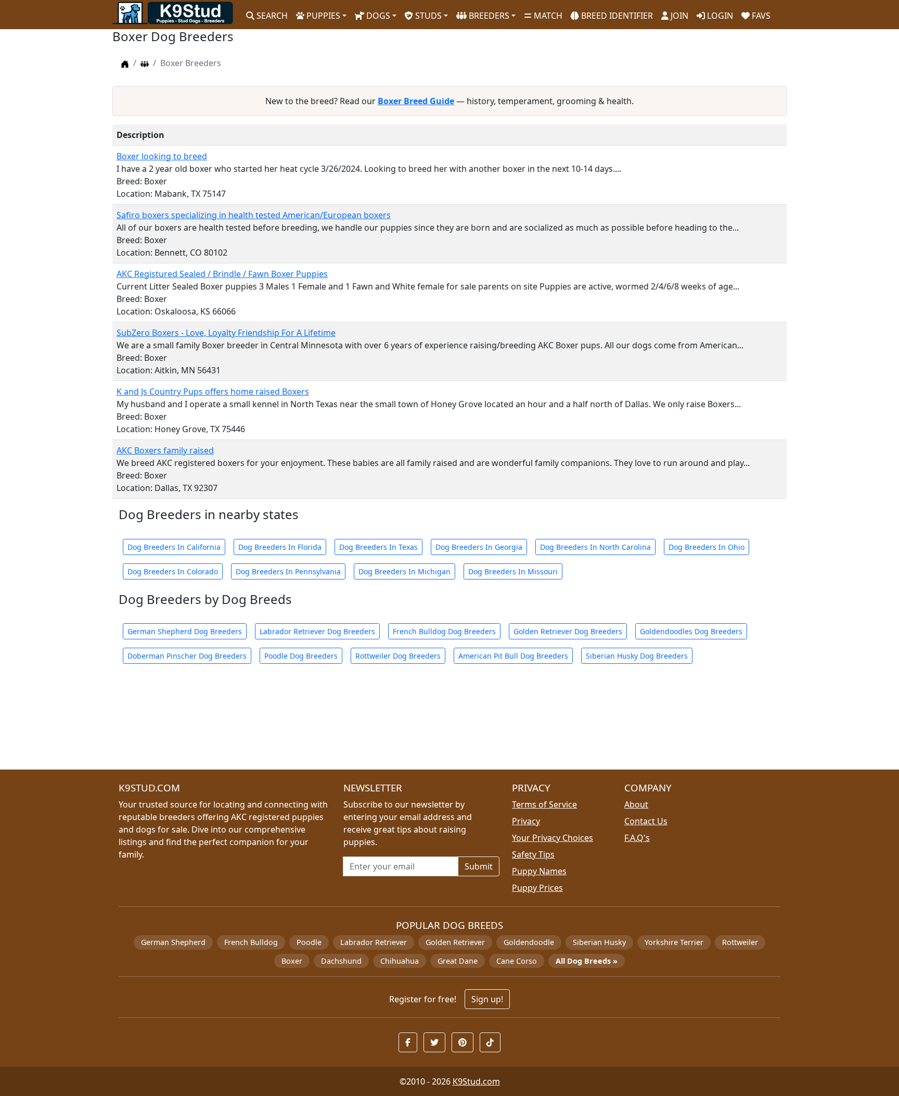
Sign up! (487, 999)
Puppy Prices (537, 887)
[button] (408, 1042)
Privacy (526, 821)
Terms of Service (544, 804)
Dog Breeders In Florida (280, 547)
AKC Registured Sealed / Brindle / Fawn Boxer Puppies (222, 274)
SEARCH (271, 15)
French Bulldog (251, 942)
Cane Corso (516, 961)
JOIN (678, 15)
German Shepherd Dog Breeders (184, 631)
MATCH (547, 15)
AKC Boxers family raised (165, 450)
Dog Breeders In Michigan (404, 571)
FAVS (760, 15)
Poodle (309, 942)
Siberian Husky (599, 942)
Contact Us (645, 821)
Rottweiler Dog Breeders (398, 656)
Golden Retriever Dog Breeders (567, 631)
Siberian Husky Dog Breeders (637, 656)
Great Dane (458, 961)
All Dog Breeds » (587, 961)
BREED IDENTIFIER (616, 15)
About (636, 804)
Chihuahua (399, 961)
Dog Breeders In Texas (378, 547)
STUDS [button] (427, 15)
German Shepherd (173, 942)
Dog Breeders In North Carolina (595, 547)
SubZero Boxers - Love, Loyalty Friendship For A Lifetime (226, 332)
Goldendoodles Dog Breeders (691, 631)
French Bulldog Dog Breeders (444, 631)
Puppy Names (539, 871)
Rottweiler (740, 942)
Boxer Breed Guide (416, 101)
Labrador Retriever (373, 942)
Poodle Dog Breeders (301, 656)
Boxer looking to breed (162, 156)
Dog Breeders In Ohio (706, 547)
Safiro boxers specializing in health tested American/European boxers (254, 215)
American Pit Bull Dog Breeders (513, 656)
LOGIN (719, 15)
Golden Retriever (455, 942)
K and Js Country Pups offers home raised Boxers (213, 391)
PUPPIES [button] (322, 15)
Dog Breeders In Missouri (513, 571)
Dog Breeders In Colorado (172, 571)
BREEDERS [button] (488, 15)
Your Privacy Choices (552, 837)
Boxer (291, 961)
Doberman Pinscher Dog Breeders (187, 656)
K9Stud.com (476, 1081)
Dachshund (341, 961)
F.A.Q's (637, 837)
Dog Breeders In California (174, 547)
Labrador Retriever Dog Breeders (317, 631)
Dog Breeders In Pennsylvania (288, 571)
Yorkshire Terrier (674, 942)
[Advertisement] (424, 723)
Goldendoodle (529, 942)
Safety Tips (533, 854)
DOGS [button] (377, 15)
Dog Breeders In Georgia (478, 547)
